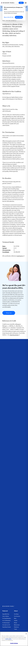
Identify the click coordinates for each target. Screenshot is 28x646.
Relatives (16, 627)
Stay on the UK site (8, 17)
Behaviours (16, 625)
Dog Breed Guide (6, 627)
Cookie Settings (14, 643)
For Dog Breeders (6, 618)
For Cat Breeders (6, 620)
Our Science (17, 616)
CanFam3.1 (20, 256)
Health (15, 620)
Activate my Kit (6, 625)
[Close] (26, 633)
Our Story (16, 614)
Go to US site (19, 17)
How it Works (5, 616)
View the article (14, 335)
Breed (15, 622)
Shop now (8, 313)
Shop (21, 2)
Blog (15, 618)
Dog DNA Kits (5, 614)
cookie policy (8, 639)
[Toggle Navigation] (25, 3)
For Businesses (6, 622)
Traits (15, 629)
